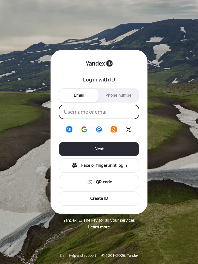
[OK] (114, 129)
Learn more (99, 227)
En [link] (62, 255)
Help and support (82, 255)
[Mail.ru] (99, 129)
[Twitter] (129, 129)
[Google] (84, 129)
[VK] (69, 129)
